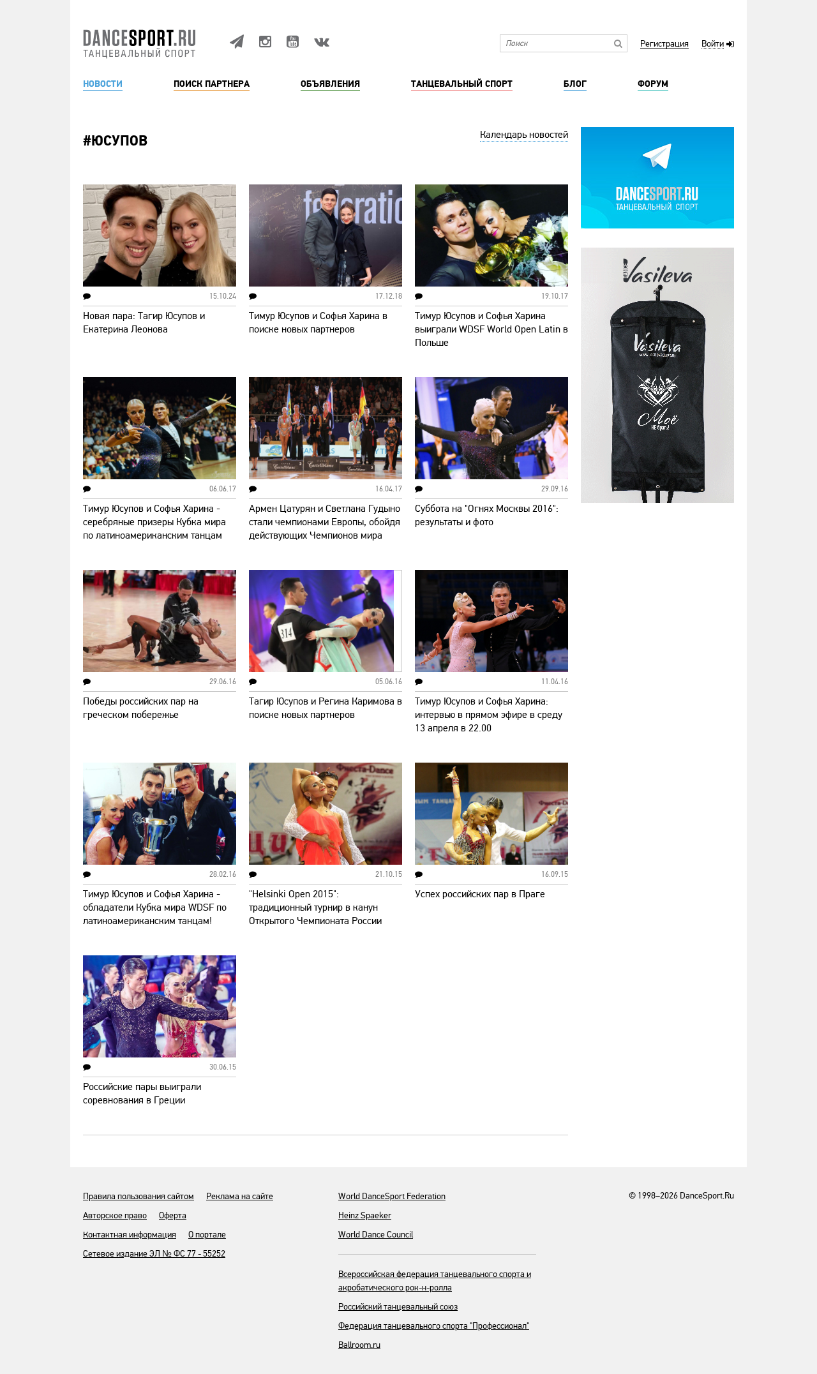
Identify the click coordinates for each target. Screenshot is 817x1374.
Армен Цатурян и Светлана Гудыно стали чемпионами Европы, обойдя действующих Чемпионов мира (324, 522)
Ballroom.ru (359, 1345)
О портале (207, 1234)
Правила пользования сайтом (138, 1196)
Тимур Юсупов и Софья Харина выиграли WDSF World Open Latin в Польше (491, 329)
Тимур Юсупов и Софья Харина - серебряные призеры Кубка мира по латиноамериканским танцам (154, 522)
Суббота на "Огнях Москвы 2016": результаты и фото (486, 515)
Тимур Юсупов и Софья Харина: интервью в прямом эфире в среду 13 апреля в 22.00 (488, 715)
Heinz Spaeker (364, 1215)
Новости (103, 84)
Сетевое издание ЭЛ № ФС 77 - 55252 (154, 1253)
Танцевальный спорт (462, 84)
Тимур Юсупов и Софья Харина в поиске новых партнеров (318, 323)
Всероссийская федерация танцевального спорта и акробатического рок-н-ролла (434, 1281)
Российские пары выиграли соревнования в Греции (142, 1093)
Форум (653, 84)
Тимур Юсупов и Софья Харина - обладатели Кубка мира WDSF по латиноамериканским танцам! (155, 907)
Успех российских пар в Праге (480, 894)
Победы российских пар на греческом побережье (141, 708)
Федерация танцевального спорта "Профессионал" (433, 1325)
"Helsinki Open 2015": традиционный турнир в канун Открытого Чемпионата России (315, 907)
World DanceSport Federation (392, 1196)
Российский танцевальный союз (398, 1306)
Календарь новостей (524, 134)
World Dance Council (375, 1234)
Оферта (172, 1215)
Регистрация (664, 44)
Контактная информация (129, 1234)
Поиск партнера (212, 84)
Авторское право (115, 1215)
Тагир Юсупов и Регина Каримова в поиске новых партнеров (325, 708)
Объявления (330, 84)
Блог (575, 84)
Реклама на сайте (239, 1196)
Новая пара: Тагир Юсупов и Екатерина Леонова (144, 323)
